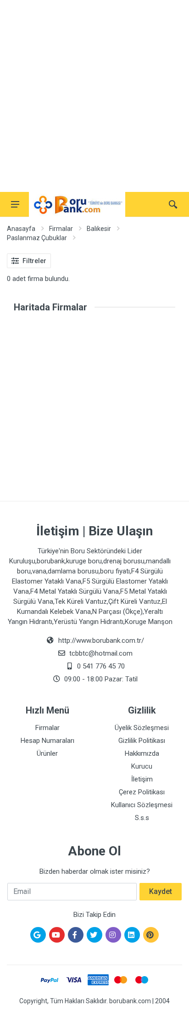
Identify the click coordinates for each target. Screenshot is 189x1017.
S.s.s (142, 818)
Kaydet (160, 891)
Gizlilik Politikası (141, 740)
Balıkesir (99, 228)
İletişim (142, 779)
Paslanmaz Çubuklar (37, 238)
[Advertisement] (94, 94)
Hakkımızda (142, 753)
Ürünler (47, 753)
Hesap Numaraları (47, 740)
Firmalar (61, 228)
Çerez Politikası (142, 792)
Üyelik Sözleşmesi (142, 728)
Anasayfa (21, 228)
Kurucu (141, 766)
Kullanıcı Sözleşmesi (141, 805)
